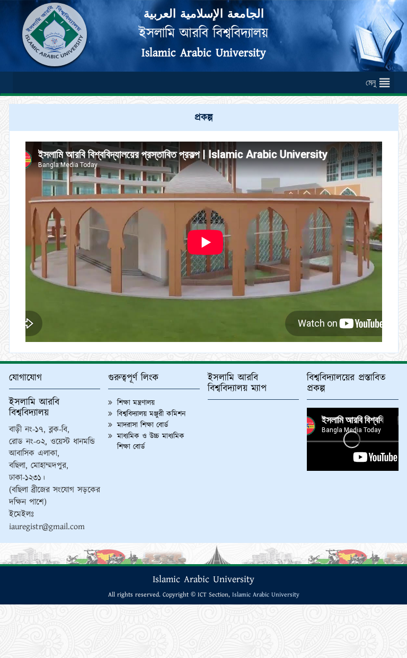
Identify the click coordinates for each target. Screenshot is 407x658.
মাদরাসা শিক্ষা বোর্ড (142, 425)
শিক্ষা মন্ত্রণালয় (136, 403)
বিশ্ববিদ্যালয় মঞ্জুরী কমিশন (151, 414)
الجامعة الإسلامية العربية (204, 14)
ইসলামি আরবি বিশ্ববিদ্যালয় (203, 33)
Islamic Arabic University (203, 53)
